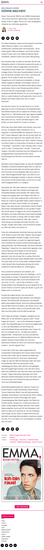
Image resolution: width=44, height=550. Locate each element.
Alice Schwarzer (15, 30)
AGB (2, 527)
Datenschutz (5, 532)
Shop (3, 521)
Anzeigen (4, 525)
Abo (2, 518)
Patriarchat (22, 440)
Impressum (4, 539)
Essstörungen (14, 440)
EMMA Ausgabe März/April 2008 (20, 435)
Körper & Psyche (37, 442)
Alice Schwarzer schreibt (10, 8)
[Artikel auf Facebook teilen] (3, 38)
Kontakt (3, 541)
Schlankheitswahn (33, 440)
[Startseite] (22, 2)
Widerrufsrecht (6, 530)
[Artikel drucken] (17, 38)
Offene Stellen (5, 536)
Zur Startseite (22, 507)
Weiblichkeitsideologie (24, 442)
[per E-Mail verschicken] (12, 38)
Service (3, 534)
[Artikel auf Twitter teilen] (7, 38)
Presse (3, 523)
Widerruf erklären (7, 516)
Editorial (12, 437)
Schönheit (13, 442)
